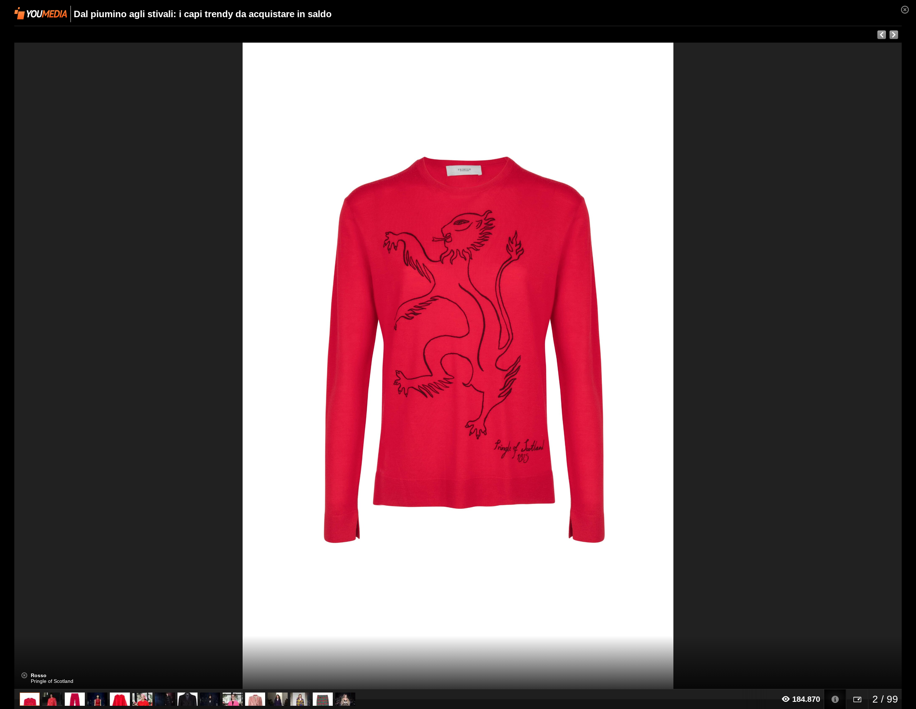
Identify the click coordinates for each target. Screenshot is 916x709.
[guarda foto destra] (547, 366)
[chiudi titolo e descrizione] (24, 675)
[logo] (40, 13)
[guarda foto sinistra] (103, 366)
